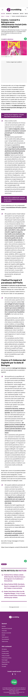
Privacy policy (5, 651)
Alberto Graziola (7, 39)
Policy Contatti (5, 655)
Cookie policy (5, 653)
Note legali (4, 660)
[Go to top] (25, 692)
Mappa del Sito (5, 662)
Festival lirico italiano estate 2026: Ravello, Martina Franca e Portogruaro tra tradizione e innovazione (14, 578)
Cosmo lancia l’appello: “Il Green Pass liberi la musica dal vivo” (14, 115)
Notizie (3, 13)
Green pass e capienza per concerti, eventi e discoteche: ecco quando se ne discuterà (15, 199)
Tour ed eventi (5, 639)
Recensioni (16, 13)
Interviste (9, 13)
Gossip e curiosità (6, 632)
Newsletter (5, 664)
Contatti (4, 666)
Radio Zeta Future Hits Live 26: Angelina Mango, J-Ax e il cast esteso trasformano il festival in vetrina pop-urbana (15, 594)
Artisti (21, 13)
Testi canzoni (5, 637)
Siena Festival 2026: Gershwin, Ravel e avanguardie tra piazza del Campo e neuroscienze (14, 586)
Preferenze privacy (6, 657)
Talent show (5, 641)
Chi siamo (4, 649)
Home (2, 16)
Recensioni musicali (7, 628)
